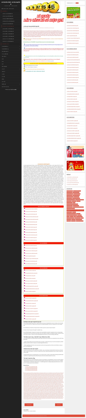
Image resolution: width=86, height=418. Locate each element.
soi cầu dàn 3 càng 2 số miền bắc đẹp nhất (31, 258)
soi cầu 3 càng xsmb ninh (50, 391)
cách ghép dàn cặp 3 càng (48, 374)
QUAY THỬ (3, 81)
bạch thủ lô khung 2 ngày (5, 86)
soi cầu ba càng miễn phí (45, 394)
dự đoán (74, 202)
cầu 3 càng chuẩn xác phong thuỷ (48, 379)
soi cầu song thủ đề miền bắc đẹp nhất (31, 224)
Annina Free (41, 415)
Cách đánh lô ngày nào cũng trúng (71, 199)
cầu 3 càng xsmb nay (32, 382)
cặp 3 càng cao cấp (28, 376)
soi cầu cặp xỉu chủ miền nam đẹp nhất (73, 101)
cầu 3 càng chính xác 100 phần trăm (33, 379)
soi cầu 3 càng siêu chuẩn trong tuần (34, 389)
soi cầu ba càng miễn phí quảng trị (43, 395)
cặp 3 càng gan (34, 377)
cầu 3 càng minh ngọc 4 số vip (28, 380)
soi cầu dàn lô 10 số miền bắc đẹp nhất (31, 261)
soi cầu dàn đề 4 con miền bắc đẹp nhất (8, 28)
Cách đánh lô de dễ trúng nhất (76, 198)
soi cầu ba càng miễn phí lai (35, 395)
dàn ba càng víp (62, 382)
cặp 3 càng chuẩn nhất (57, 376)
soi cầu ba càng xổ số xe (48, 398)
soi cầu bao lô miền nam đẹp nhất (30, 278)
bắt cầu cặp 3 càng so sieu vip (45, 373)
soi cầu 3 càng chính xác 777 (56, 386)
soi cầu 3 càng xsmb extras (37, 391)
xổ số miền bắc (73, 219)
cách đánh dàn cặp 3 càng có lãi (40, 374)
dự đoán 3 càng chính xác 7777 (35, 383)
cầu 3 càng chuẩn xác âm (41, 379)
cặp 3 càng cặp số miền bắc (34, 376)
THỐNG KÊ (3, 71)
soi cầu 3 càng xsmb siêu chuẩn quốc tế (31, 392)
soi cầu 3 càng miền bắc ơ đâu (43, 388)
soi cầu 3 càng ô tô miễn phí (50, 388)
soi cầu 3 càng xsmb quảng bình (57, 391)
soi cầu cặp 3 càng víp (28, 38)
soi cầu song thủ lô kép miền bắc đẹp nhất (31, 219)
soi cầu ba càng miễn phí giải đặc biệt (28, 395)
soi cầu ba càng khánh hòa (34, 394)
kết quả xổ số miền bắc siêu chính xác (71, 213)
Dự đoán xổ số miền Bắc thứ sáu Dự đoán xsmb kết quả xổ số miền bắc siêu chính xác (75, 210)
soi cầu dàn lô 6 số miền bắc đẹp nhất (31, 240)
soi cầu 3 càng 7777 (44, 385)
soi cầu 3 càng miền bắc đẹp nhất (72, 35)
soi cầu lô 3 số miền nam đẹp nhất (30, 291)
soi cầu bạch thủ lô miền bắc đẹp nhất (7, 23)
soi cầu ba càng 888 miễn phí (58, 392)
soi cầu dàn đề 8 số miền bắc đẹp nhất (31, 232)
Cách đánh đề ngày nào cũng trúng (80, 199)
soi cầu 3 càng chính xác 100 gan (49, 386)
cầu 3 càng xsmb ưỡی (45, 382)
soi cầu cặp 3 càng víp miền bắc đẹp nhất (8, 26)
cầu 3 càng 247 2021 (54, 378)
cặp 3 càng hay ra (52, 377)
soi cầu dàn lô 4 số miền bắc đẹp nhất (31, 237)
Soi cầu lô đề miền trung (5, 48)
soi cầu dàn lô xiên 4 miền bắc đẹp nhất (31, 253)
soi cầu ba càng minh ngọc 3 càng (51, 395)
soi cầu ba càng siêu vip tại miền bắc (51, 397)
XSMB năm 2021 (69, 219)
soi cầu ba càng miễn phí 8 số (52, 394)
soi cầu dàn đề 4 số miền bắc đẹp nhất (31, 227)
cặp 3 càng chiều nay (40, 376)
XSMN (3, 61)
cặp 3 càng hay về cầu (27, 378)
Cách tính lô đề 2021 (76, 196)
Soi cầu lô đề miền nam (5, 46)
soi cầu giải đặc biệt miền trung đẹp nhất (31, 300)
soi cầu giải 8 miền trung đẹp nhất (30, 303)
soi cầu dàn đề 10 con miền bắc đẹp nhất (8, 36)
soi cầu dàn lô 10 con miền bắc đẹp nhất (8, 38)
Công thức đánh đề (69, 201)
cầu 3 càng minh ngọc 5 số (35, 380)
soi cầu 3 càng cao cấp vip (50, 385)
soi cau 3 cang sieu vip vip (57, 389)
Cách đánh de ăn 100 (69, 198)
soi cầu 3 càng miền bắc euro (35, 388)
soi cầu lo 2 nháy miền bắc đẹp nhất (7, 13)
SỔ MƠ (3, 79)
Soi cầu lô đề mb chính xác (5, 43)
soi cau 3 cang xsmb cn (31, 391)
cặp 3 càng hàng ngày (39, 377)
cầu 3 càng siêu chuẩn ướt (55, 380)
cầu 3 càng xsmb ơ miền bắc (38, 382)
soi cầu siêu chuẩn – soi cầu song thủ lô (8, 8)
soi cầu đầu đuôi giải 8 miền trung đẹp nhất (32, 313)
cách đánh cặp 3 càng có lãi (33, 374)
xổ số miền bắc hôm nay (79, 219)
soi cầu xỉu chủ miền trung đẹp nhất (30, 298)
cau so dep (58, 382)
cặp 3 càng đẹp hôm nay (30, 377)
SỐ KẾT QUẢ (4, 84)
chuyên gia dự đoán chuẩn (76, 192)
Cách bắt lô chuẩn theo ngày (76, 195)
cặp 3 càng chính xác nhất (51, 376)
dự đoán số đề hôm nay (69, 205)
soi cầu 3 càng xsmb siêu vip (40, 392)
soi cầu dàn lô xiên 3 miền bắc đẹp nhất (31, 250)
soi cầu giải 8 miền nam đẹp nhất (30, 275)
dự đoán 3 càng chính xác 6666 (27, 383)
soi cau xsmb (71, 216)
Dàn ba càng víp (47, 38)
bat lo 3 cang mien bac (57, 373)
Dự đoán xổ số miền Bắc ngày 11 (70, 208)
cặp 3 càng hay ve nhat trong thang (47, 378)
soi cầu (75, 216)
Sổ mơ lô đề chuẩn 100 (5, 51)
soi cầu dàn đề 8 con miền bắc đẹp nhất (8, 33)
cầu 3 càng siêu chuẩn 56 (48, 380)
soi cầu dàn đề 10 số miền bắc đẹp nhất (73, 77)
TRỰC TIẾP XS (4, 56)
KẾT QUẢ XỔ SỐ (4, 66)
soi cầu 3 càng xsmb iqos (44, 391)
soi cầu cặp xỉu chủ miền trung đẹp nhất (31, 308)
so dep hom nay (40, 385)
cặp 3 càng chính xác (45, 376)
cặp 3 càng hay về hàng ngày (34, 378)
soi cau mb (68, 216)
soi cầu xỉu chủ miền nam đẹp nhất (30, 270)
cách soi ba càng (53, 374)
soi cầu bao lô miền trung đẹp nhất (72, 128)
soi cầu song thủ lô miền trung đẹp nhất (31, 311)
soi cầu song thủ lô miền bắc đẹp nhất (31, 214)
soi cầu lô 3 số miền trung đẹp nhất (72, 140)
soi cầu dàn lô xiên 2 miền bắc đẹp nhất (31, 248)
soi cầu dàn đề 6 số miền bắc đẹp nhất (31, 229)
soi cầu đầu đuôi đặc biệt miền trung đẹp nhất (32, 316)
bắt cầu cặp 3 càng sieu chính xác (31, 373)
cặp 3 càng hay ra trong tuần (57, 377)
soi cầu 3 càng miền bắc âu (29, 388)
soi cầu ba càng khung (39, 394)
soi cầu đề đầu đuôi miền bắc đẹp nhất (31, 263)
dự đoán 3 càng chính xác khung (42, 383)
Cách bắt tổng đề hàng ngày (70, 196)
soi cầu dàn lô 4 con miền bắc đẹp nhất (7, 41)
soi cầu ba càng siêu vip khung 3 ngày (42, 397)
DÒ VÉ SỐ (3, 76)
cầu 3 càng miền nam (54, 379)
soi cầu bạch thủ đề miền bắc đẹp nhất (7, 18)
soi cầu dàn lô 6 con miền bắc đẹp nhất (72, 184)
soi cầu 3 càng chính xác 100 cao (41, 386)
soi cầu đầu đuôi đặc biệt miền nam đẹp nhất (32, 288)
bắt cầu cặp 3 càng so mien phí (38, 373)
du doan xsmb (78, 201)
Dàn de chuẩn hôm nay (69, 202)
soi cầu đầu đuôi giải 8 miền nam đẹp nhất (31, 286)
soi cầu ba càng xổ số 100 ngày (58, 397)
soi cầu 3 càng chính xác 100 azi (33, 386)
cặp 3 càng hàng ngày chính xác (45, 377)
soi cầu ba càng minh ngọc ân (59, 395)
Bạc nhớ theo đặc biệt (69, 192)
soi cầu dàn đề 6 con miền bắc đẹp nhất (8, 31)
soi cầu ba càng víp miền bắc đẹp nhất (7, 16)
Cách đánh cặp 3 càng (27, 374)
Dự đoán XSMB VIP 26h (76, 205)
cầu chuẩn (49, 382)
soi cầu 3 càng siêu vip (41, 389)
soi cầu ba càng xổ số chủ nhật (34, 398)
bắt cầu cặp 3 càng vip (52, 373)
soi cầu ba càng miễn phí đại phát (59, 394)
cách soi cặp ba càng (57, 374)
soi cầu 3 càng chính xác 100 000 (57, 385)
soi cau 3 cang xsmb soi (46, 392)
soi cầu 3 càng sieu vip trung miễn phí (49, 389)
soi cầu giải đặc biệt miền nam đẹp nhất (31, 273)
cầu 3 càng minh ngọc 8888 (42, 380)
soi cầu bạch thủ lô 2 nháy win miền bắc (73, 52)
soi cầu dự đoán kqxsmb (79, 216)
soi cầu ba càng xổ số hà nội (42, 398)
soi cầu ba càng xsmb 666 (54, 398)
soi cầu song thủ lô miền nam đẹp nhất (31, 283)
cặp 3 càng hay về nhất (40, 378)
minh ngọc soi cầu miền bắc (34, 385)
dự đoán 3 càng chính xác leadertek (51, 383)
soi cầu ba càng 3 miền (52, 392)
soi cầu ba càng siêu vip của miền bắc (33, 397)
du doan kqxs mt (74, 201)
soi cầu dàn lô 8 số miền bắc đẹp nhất (31, 245)
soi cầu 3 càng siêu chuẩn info (57, 388)
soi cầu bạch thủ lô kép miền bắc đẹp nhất (8, 21)
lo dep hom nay (78, 213)
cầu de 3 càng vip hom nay (54, 382)
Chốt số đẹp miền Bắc (69, 195)
